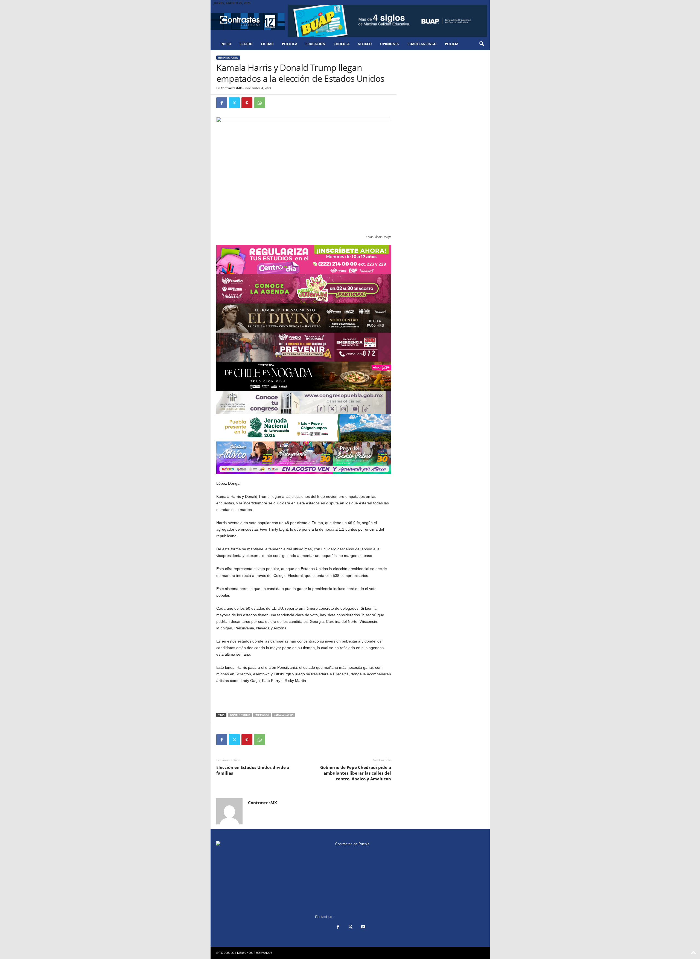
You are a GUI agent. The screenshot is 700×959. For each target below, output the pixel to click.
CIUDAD (267, 44)
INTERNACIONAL (228, 57)
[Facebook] (221, 102)
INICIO (225, 44)
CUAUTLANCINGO (422, 44)
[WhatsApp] (259, 102)
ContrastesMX (231, 88)
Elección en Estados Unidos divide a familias (252, 770)
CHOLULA (341, 44)
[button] (482, 44)
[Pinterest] (246, 102)
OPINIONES (389, 44)
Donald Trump (240, 715)
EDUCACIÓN (315, 44)
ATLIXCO (365, 44)
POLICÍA (451, 44)
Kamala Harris (283, 715)
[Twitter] (234, 102)
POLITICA (289, 44)
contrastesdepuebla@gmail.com (359, 917)
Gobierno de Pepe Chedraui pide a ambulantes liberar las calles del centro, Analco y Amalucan (355, 773)
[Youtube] (362, 927)
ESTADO (246, 44)
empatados (262, 715)
